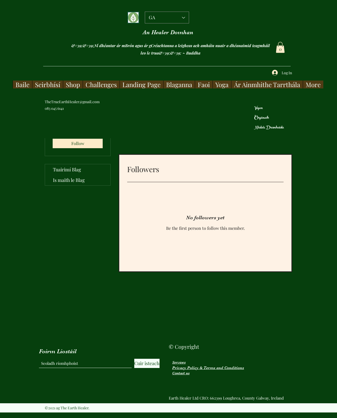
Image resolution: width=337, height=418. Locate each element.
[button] (280, 47)
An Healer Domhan (168, 32)
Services (179, 362)
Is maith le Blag (69, 180)
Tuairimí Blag (67, 169)
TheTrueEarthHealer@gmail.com (72, 101)
